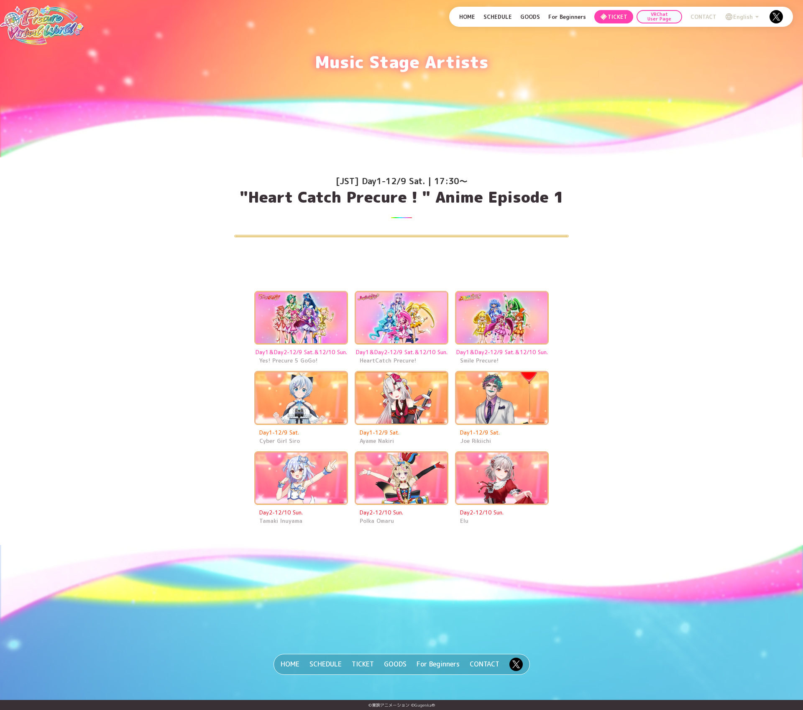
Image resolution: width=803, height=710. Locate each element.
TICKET (363, 664)
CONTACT (484, 664)
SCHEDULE (325, 664)
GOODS (395, 664)
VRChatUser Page (659, 16)
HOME (290, 664)
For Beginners (438, 664)
